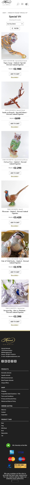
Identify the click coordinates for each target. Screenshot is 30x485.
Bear (2, 423)
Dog (2, 425)
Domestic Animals (6, 372)
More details (14, 77)
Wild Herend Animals (7, 378)
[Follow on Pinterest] (12, 361)
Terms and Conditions (7, 396)
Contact (3, 412)
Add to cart (15, 74)
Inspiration (4, 414)
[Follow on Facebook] (2, 361)
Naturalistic (4, 433)
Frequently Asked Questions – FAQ (10, 393)
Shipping (3, 391)
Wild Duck (4, 428)
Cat (2, 435)
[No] (28, 477)
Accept (15, 481)
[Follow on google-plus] (5, 361)
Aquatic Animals (5, 375)
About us (3, 409)
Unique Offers (5, 383)
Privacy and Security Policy (8, 398)
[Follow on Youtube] (9, 361)
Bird (2, 430)
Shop (4, 13)
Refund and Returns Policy (8, 401)
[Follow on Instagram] (15, 361)
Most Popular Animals (7, 380)
